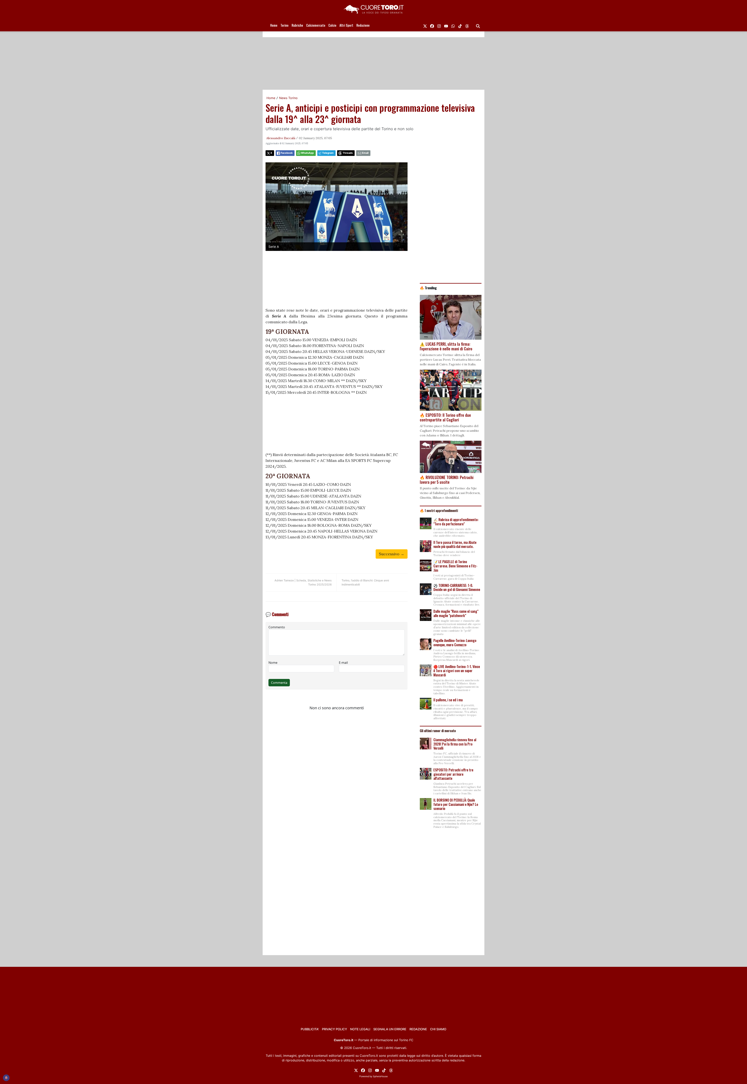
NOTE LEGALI (360, 1029)
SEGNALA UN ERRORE (389, 1029)
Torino (284, 25)
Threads (348, 152)
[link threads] (467, 25)
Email (365, 152)
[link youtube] (446, 25)
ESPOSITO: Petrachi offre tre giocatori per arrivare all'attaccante (453, 774)
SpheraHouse (380, 1076)
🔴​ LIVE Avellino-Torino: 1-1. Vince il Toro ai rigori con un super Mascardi (456, 670)
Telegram (328, 152)
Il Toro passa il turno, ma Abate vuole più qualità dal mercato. (454, 544)
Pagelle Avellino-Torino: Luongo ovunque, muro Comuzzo (454, 642)
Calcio (332, 25)
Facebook (287, 152)
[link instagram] (439, 25)
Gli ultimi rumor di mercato (438, 730)
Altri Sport (346, 25)
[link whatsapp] (453, 25)
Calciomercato (315, 25)
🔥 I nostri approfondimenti (439, 510)
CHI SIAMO (438, 1029)
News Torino (288, 98)
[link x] (425, 25)
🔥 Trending (428, 287)
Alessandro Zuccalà (280, 138)
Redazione (363, 25)
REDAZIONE (418, 1029)
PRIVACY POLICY (334, 1029)
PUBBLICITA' (310, 1029)
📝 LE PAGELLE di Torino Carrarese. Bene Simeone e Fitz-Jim (455, 565)
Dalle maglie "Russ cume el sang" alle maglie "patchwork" (455, 613)
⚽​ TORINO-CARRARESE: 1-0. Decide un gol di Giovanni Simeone (456, 587)
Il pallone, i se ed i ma (448, 699)
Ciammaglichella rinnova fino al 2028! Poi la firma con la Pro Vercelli (454, 744)
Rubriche (297, 25)
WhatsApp (307, 152)
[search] (477, 25)
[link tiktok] (460, 25)
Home (273, 25)
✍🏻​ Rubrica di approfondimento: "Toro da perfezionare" (455, 521)
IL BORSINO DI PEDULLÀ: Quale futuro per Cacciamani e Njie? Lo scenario (455, 804)
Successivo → (391, 553)
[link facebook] (432, 25)
